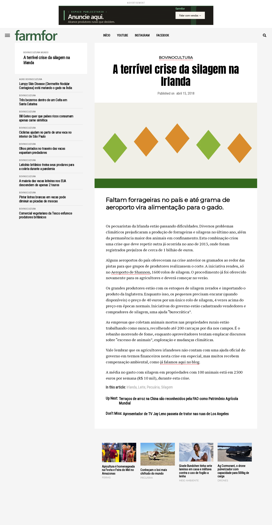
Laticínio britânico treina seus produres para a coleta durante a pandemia (46, 167)
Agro (22, 79)
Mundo (44, 52)
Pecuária (153, 387)
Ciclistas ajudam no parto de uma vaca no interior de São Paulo (45, 134)
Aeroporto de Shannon (130, 272)
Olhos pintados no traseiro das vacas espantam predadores (42, 150)
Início (106, 35)
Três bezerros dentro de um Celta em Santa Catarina (43, 102)
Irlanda (132, 387)
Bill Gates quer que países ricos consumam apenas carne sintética (46, 118)
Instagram (142, 35)
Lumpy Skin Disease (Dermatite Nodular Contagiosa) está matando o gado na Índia (45, 86)
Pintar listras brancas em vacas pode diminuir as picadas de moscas (42, 199)
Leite (141, 387)
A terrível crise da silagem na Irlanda (46, 60)
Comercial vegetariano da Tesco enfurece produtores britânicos (45, 215)
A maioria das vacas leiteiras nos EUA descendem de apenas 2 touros (42, 183)
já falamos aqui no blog (179, 361)
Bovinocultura (31, 52)
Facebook (162, 35)
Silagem (167, 387)
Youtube (122, 35)
